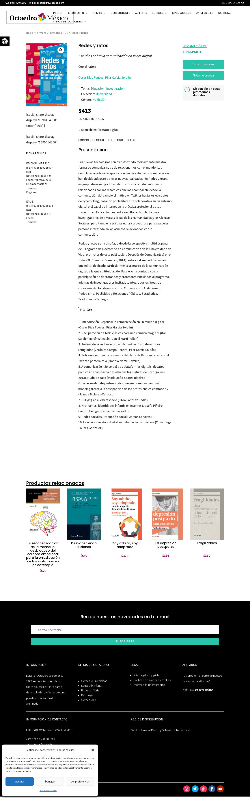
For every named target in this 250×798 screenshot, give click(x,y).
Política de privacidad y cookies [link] (152, 680)
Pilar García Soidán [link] (118, 77)
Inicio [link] (29, 33)
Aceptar (19, 781)
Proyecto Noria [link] (90, 690)
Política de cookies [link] (48, 790)
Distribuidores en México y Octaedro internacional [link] (160, 730)
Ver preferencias (80, 781)
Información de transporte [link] (149, 685)
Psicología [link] (87, 695)
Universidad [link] (104, 94)
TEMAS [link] (97, 13)
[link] (5, 41)
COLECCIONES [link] (120, 13)
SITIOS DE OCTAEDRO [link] (68, 21)
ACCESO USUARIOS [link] (233, 3)
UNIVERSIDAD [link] (205, 13)
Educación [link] (97, 88)
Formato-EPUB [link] (58, 33)
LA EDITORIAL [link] (76, 13)
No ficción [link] (99, 99)
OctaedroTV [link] (88, 700)
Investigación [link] (115, 88)
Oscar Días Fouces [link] (90, 77)
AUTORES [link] (141, 13)
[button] (92, 750)
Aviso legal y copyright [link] (146, 675)
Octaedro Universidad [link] (94, 681)
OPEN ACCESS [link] (181, 13)
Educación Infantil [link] (91, 686)
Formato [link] (40, 33)
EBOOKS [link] (158, 13)
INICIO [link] (57, 13)
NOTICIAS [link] (225, 13)
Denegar (50, 781)
